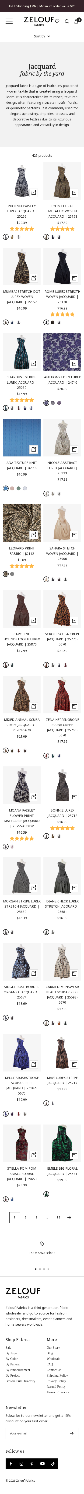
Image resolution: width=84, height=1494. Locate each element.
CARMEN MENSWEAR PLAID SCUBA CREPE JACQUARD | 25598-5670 (62, 995)
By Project (13, 1375)
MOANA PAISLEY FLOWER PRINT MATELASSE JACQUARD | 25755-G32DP (22, 818)
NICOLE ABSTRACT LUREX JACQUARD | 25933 (62, 467)
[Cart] (76, 21)
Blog (50, 1353)
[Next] (69, 1217)
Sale (8, 1347)
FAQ (50, 1364)
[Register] (72, 1433)
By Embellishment (18, 1370)
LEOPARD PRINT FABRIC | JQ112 (22, 551)
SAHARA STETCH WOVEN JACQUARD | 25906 (62, 553)
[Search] (67, 21)
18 (58, 1217)
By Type (11, 1353)
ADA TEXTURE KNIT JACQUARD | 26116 (22, 465)
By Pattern (13, 1364)
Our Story (53, 1347)
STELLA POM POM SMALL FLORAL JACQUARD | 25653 (22, 1173)
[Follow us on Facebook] (11, 1463)
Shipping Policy (57, 1375)
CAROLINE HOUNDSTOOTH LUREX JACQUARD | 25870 (22, 639)
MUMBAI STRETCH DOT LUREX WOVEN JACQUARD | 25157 (21, 296)
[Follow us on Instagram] (21, 1463)
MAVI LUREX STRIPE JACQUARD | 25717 (62, 1080)
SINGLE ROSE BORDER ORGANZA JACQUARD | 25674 (22, 992)
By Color (12, 1359)
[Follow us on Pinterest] (32, 1463)
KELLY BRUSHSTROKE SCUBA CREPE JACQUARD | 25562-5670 (22, 1085)
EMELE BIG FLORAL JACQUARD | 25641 (62, 1171)
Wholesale (53, 1359)
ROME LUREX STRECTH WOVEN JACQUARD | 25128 (62, 296)
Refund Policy (56, 1386)
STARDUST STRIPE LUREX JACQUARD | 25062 (22, 382)
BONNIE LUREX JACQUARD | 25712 (62, 813)
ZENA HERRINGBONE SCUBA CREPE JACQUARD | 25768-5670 (62, 727)
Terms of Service (58, 1392)
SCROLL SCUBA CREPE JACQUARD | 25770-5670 (62, 639)
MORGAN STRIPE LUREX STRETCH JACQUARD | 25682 (22, 906)
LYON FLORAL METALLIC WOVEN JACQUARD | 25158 (62, 211)
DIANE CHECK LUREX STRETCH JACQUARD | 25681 (62, 906)
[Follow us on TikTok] (53, 1463)
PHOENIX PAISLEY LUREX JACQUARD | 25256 (22, 211)
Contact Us (54, 1370)
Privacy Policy (56, 1381)
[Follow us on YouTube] (42, 1463)
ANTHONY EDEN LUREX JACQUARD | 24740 (62, 379)
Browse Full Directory (20, 1381)
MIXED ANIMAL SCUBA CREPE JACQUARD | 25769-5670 (22, 724)
